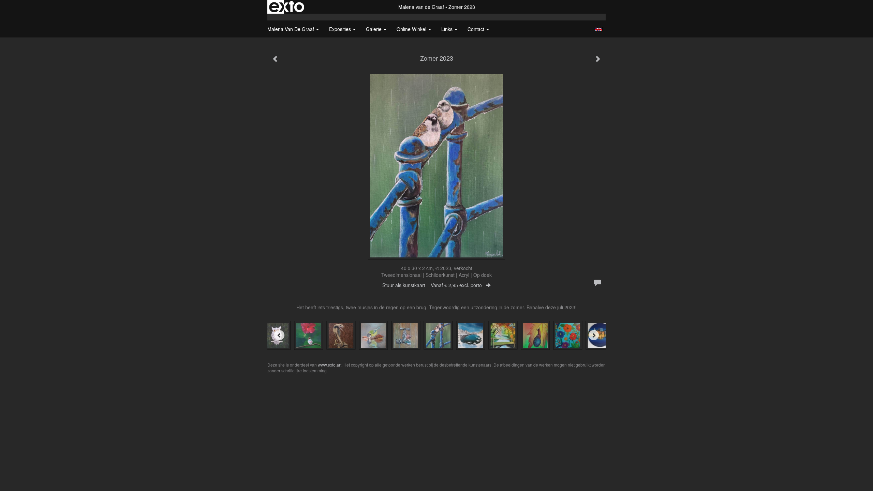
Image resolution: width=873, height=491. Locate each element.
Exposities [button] (340, 29)
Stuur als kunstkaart (432, 285)
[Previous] (279, 335)
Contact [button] (477, 29)
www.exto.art (329, 365)
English (599, 29)
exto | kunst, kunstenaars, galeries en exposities (286, 7)
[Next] (594, 335)
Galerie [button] (374, 29)
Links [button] (447, 29)
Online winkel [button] (412, 29)
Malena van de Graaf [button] (291, 29)
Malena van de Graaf (421, 6)
